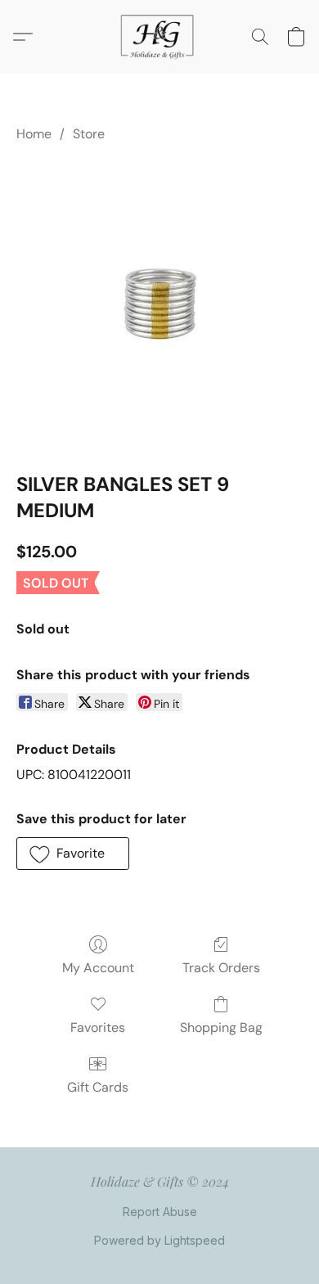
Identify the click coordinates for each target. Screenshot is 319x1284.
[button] (159, 37)
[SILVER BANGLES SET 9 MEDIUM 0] (159, 303)
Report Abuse (160, 1212)
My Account (98, 967)
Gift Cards (97, 1087)
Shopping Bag (221, 1027)
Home (34, 133)
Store (89, 133)
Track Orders (221, 967)
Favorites (97, 1027)
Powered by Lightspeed (159, 1240)
